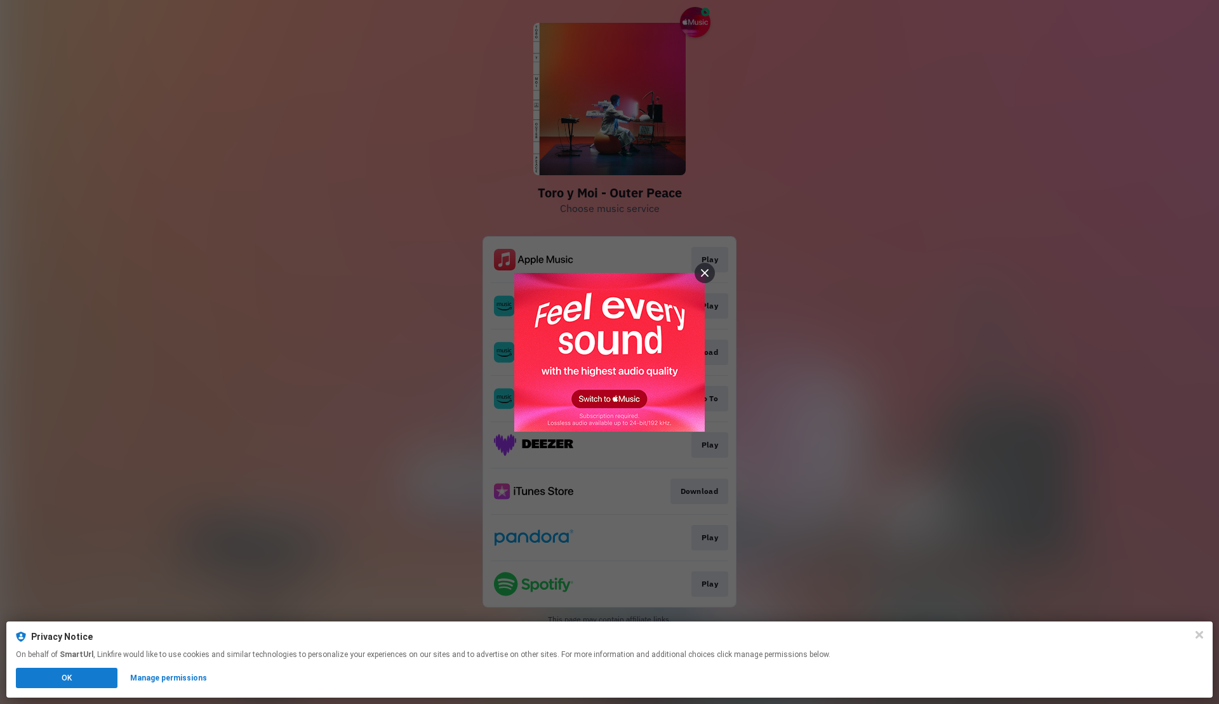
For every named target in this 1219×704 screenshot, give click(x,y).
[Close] (1199, 635)
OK (67, 678)
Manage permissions (168, 678)
